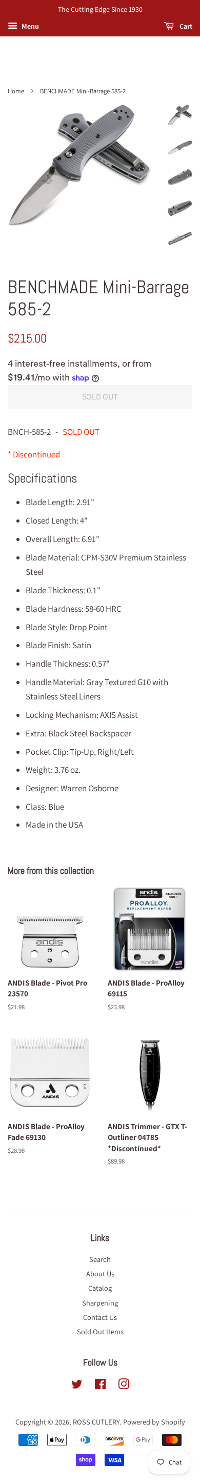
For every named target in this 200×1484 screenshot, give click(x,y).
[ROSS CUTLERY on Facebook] (100, 1386)
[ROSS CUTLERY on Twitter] (77, 1386)
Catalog (100, 1288)
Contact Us (100, 1317)
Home (16, 91)
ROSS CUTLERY (96, 1422)
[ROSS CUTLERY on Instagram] (123, 1386)
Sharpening (100, 1303)
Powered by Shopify (154, 1422)
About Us (100, 1273)
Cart (185, 26)
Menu (29, 26)
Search (100, 1259)
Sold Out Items (100, 1331)
